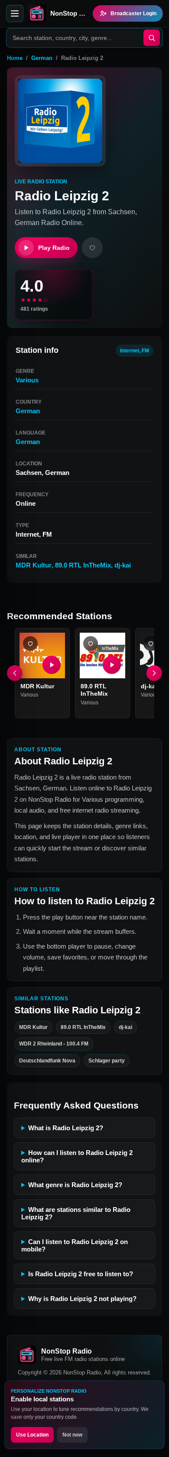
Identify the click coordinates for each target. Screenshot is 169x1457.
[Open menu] (14, 13)
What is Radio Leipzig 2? (65, 1128)
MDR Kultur (34, 565)
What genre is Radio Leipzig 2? (75, 1184)
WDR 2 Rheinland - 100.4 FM (53, 1044)
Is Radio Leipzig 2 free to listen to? (80, 1274)
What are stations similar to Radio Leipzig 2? (75, 1213)
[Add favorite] (92, 247)
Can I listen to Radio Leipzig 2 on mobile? (74, 1245)
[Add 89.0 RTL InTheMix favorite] (90, 643)
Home (15, 58)
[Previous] (15, 673)
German (41, 58)
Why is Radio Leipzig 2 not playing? (82, 1298)
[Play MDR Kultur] (51, 665)
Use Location (32, 1435)
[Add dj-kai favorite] (150, 643)
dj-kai (122, 565)
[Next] (154, 673)
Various (27, 380)
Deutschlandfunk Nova (47, 1061)
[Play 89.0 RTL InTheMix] (112, 665)
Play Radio (54, 247)
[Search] (151, 38)
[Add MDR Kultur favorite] (30, 643)
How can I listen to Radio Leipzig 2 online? (77, 1156)
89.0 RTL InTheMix (83, 565)
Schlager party (106, 1061)
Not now (72, 1435)
